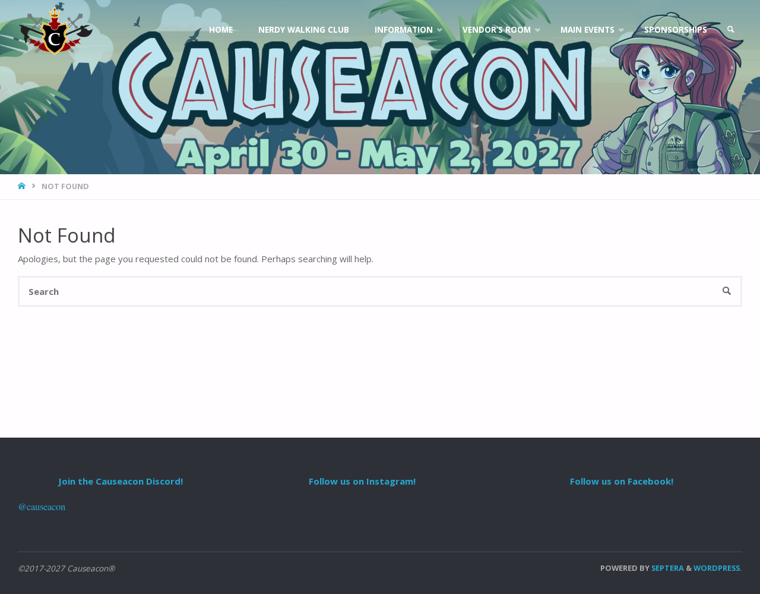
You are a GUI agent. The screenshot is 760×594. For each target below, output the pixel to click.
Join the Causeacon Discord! (120, 481)
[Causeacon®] (55, 30)
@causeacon (41, 506)
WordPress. (718, 567)
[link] (731, 29)
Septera (667, 567)
